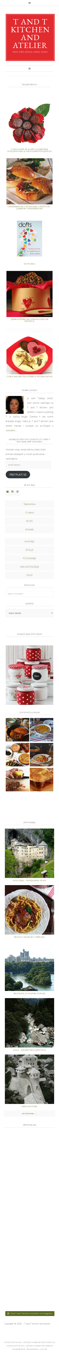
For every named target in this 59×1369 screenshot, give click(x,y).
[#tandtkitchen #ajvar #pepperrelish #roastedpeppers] (29, 1176)
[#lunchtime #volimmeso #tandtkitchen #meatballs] (29, 1265)
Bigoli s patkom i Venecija (29, 937)
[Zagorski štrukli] (41, 780)
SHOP (29, 575)
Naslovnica (30, 504)
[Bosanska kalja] (17, 730)
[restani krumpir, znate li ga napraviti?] (17, 780)
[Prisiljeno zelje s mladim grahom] (41, 730)
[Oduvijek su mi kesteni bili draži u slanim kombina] (29, 1235)
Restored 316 (48, 1342)
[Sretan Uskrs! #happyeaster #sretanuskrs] (29, 1295)
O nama (29, 512)
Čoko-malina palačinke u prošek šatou (29, 376)
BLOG (29, 521)
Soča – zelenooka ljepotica (29, 1050)
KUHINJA (29, 541)
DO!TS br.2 (29, 264)
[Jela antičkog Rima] (17, 755)
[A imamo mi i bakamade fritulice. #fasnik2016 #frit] (29, 1206)
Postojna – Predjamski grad (29, 880)
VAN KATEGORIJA (29, 566)
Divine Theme (33, 1346)
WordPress (32, 1349)
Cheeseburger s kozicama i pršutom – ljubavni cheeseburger (29, 207)
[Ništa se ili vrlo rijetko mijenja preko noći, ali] (29, 1146)
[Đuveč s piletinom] (41, 755)
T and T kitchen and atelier (30, 33)
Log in (43, 1349)
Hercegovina (29, 1106)
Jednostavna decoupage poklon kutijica (29, 320)
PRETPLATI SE (17, 474)
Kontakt (29, 529)
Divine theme (30, 1342)
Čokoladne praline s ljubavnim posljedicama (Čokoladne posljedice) (29, 150)
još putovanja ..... (29, 1113)
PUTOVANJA (29, 558)
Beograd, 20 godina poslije (29, 993)
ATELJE (29, 549)
